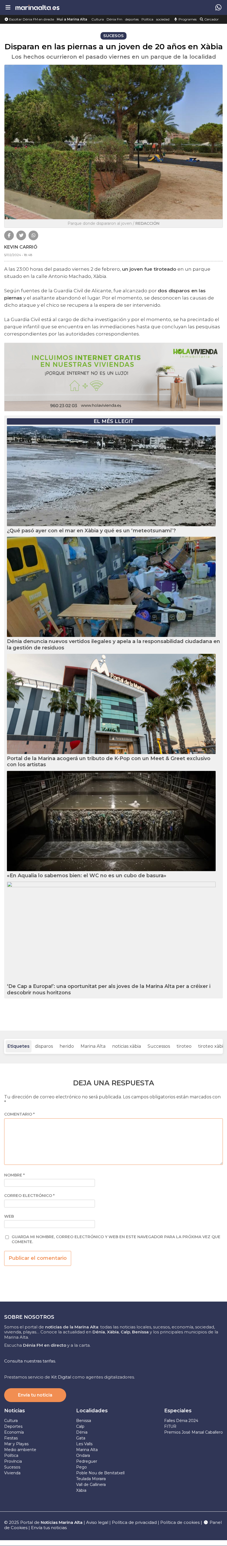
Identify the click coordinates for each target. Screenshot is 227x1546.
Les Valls (84, 1443)
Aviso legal (97, 1522)
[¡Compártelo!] (9, 235)
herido (67, 1046)
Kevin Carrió (20, 247)
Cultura (97, 19)
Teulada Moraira (91, 1478)
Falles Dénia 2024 (181, 1420)
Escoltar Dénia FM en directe (31, 19)
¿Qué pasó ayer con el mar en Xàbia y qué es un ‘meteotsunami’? (91, 531)
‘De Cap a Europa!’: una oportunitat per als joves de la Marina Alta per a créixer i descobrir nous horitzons (108, 989)
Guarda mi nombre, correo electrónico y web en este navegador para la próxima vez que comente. (116, 1239)
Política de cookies (180, 1522)
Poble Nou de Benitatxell (100, 1472)
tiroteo (184, 1046)
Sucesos (12, 1467)
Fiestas (11, 1438)
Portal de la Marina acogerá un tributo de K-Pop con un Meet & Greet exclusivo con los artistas (108, 761)
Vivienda (12, 1472)
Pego (81, 1467)
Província (13, 1461)
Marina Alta (93, 1046)
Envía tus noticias (49, 1527)
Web (9, 1216)
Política (147, 19)
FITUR (170, 1426)
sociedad (162, 19)
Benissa (83, 1420)
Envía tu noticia (35, 1395)
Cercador (211, 19)
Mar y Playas (16, 1443)
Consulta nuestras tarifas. (30, 1361)
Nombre (14, 1175)
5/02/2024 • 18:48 (18, 255)
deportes (132, 19)
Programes (187, 19)
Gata (80, 1438)
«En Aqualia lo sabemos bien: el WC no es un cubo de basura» (86, 876)
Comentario (19, 1114)
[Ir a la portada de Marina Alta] (37, 7)
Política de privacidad (135, 1522)
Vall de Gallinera (91, 1484)
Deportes (13, 1426)
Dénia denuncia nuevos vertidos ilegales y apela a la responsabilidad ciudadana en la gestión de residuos (113, 644)
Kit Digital (61, 1377)
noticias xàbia (126, 1046)
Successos (159, 1046)
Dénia (81, 1432)
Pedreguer (86, 1461)
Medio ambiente (20, 1449)
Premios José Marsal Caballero (193, 1432)
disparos (44, 1046)
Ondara (83, 1455)
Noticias (14, 1411)
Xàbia (81, 1490)
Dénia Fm (114, 19)
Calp (80, 1426)
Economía (14, 1432)
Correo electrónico (29, 1195)
